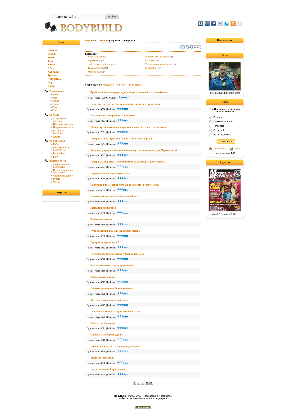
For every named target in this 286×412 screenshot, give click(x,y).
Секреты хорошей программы (107, 369)
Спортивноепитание (59, 119)
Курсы (56, 179)
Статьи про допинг (63, 175)
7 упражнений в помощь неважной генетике (115, 230)
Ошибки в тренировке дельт (106, 334)
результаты (220, 148)
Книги (56, 157)
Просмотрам (134, 84)
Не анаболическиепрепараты (63, 171)
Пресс (55, 110)
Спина (55, 101)
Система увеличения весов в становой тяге (114, 196)
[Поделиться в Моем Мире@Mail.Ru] (207, 23)
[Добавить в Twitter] (226, 23)
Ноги (54, 97)
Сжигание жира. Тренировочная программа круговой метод (124, 184)
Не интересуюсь (222, 134)
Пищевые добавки (63, 124)
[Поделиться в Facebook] (213, 23)
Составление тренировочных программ (112, 115)
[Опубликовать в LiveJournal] (220, 23)
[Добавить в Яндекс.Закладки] (239, 23)
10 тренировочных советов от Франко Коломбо (117, 253)
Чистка (57, 182)
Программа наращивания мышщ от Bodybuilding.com (121, 138)
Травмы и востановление (158, 64)
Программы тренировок (158, 56)
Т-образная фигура (101, 219)
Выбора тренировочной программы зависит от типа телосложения (128, 127)
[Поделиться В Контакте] (200, 23)
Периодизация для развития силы (110, 173)
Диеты (56, 136)
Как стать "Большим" (103, 323)
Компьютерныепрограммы (61, 148)
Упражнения (94, 60)
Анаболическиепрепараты (61, 165)
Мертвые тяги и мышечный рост (109, 300)
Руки (54, 107)
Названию (108, 84)
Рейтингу (120, 84)
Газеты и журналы (223, 121)
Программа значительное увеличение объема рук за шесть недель (127, 161)
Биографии (59, 153)
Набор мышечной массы (101, 64)
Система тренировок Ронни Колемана (112, 288)
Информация (95, 71)
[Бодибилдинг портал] (85, 35)
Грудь (55, 94)
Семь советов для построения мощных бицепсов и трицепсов (125, 104)
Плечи (55, 104)
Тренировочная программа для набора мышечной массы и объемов (128, 92)
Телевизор (218, 126)
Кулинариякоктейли (58, 131)
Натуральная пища (63, 127)
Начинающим (95, 56)
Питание (149, 60)
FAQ (55, 144)
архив (237, 148)
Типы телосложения (102, 357)
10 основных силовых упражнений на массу (115, 311)
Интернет (218, 117)
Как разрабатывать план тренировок (111, 265)
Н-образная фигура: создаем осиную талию (114, 346)
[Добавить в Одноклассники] (233, 23)
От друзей (218, 130)
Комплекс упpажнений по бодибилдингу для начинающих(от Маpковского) (133, 150)
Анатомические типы (102, 277)
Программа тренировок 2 (104, 242)
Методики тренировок (103, 207)
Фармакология (95, 68)
